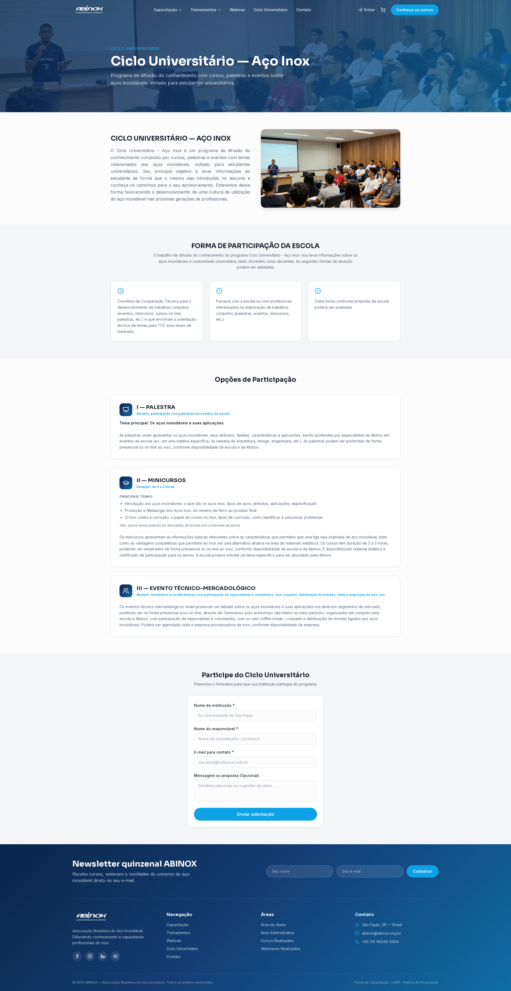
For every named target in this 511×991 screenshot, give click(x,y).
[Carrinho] (383, 10)
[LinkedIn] (103, 956)
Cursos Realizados (277, 940)
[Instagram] (90, 956)
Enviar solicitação (255, 814)
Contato (303, 9)
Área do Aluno (273, 924)
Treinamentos (203, 9)
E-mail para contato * (214, 752)
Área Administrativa (277, 932)
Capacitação (165, 9)
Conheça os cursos (414, 9)
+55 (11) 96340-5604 (380, 941)
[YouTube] (115, 956)
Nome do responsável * (216, 728)
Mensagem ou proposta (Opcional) (226, 775)
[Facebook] (77, 956)
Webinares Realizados (280, 948)
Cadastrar (422, 871)
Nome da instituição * (214, 705)
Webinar (237, 9)
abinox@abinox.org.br (381, 933)
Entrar (369, 9)
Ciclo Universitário (271, 9)
